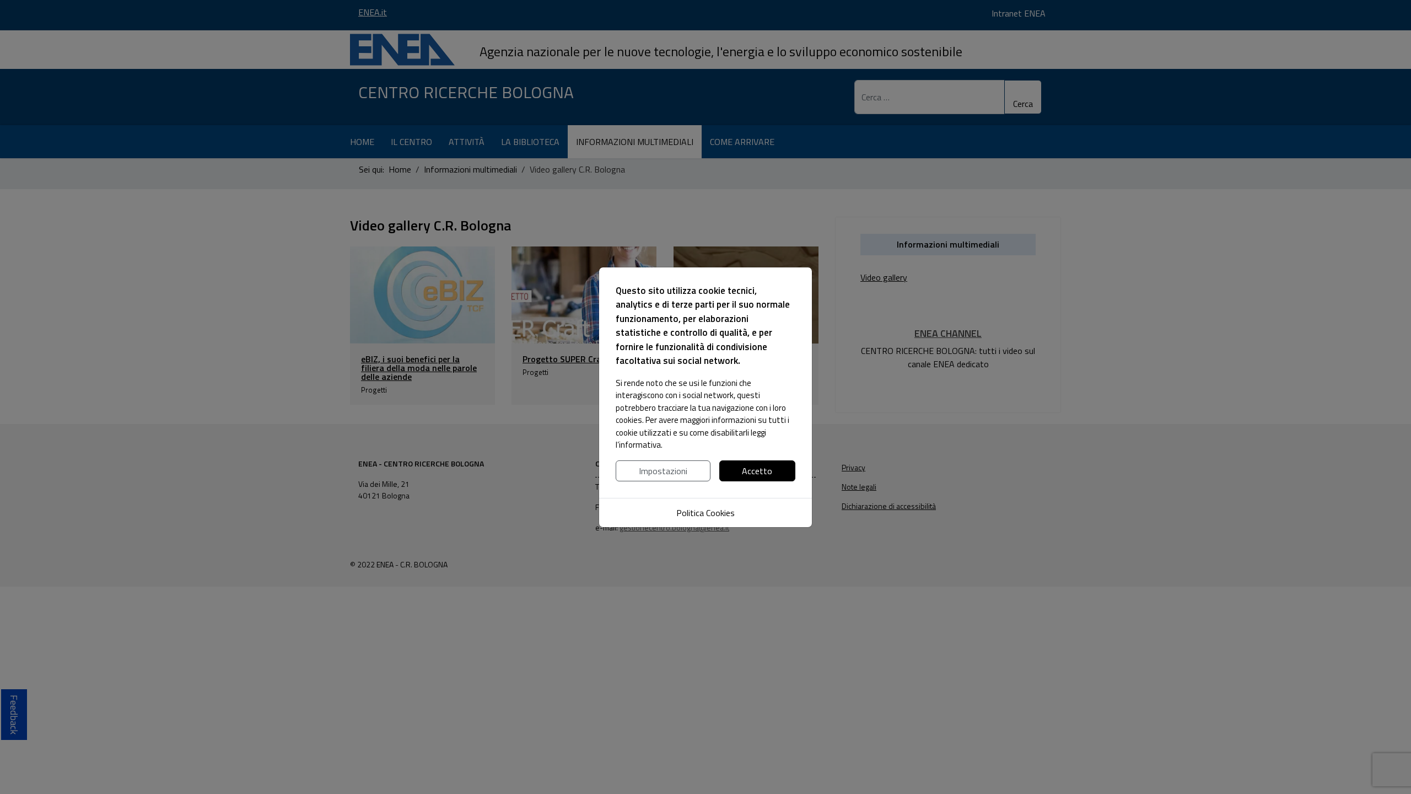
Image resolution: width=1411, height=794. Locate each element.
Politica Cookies (705, 512)
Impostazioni (663, 471)
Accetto (757, 471)
